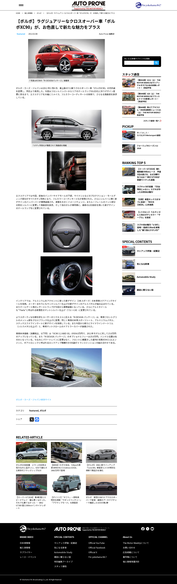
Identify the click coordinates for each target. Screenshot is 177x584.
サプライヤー (26, 552)
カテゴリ (20, 410)
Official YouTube (96, 542)
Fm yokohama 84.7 (97, 556)
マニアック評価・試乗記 (65, 542)
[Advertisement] (141, 34)
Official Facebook (96, 547)
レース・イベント (28, 556)
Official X (92, 552)
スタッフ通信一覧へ (151, 120)
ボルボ (43, 410)
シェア (19, 418)
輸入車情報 (25, 547)
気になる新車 (60, 547)
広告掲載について (131, 552)
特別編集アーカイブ (63, 561)
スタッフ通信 (60, 566)
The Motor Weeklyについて (136, 542)
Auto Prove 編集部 (106, 34)
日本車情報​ (25, 542)
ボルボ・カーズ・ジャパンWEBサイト (33, 399)
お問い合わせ (129, 547)
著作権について (130, 556)
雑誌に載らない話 (62, 556)
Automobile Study (63, 552)
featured (21, 34)
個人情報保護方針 (131, 561)
